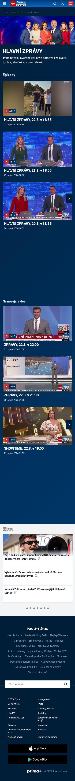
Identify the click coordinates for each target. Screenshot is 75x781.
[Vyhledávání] (55, 3)
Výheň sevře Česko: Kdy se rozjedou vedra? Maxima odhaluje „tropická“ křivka (33, 574)
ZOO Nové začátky (48, 646)
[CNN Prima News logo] (18, 3)
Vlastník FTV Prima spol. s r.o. (20, 731)
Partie (49, 640)
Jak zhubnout (15, 635)
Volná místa (14, 704)
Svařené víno (15, 656)
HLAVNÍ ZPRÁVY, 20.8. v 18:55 (27, 224)
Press (40, 704)
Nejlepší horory (59, 635)
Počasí (59, 640)
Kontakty (42, 713)
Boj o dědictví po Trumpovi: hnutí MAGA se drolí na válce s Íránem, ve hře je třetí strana (37, 557)
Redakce (42, 729)
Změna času (36, 640)
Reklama (12, 708)
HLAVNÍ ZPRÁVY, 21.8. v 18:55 (27, 170)
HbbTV (11, 713)
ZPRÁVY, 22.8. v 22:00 (21, 345)
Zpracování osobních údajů (48, 719)
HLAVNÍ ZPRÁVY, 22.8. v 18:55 (27, 120)
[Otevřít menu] (5, 3)
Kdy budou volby (25, 646)
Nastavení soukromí (47, 737)
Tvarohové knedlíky (25, 667)
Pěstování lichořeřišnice (24, 661)
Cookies (12, 725)
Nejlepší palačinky (50, 667)
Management (44, 699)
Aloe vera (62, 656)
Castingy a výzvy (46, 708)
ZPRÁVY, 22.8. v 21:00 (21, 395)
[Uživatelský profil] (62, 3)
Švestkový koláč (37, 672)
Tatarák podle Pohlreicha (39, 656)
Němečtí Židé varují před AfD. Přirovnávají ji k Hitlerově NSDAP (35, 591)
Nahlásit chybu (15, 737)
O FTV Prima (14, 699)
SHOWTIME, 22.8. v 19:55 (24, 448)
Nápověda (42, 725)
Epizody (9, 75)
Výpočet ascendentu (53, 661)
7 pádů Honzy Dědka (40, 651)
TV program (19, 640)
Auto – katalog (16, 651)
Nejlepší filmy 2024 (36, 635)
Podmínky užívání (16, 717)
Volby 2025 (60, 651)
